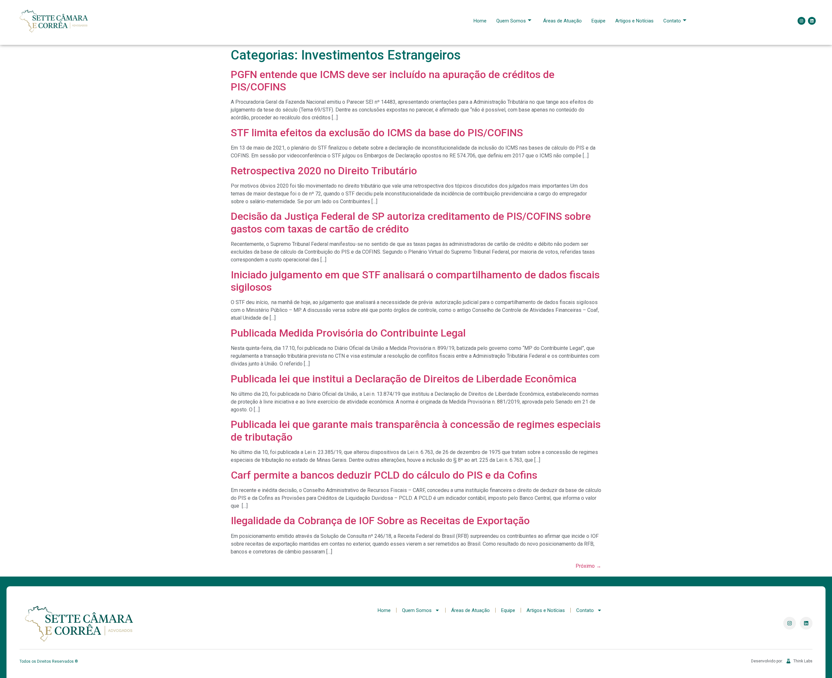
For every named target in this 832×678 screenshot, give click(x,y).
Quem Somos (511, 21)
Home (480, 21)
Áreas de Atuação (562, 21)
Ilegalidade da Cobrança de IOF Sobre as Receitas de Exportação (380, 520)
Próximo (588, 566)
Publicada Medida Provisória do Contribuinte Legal (348, 333)
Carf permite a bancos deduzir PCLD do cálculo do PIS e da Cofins (384, 475)
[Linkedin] (812, 21)
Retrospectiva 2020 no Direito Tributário (324, 171)
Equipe (598, 21)
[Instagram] (801, 21)
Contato (672, 21)
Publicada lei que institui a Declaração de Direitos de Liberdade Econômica (404, 379)
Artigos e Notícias (634, 21)
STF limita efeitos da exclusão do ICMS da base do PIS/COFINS (377, 132)
